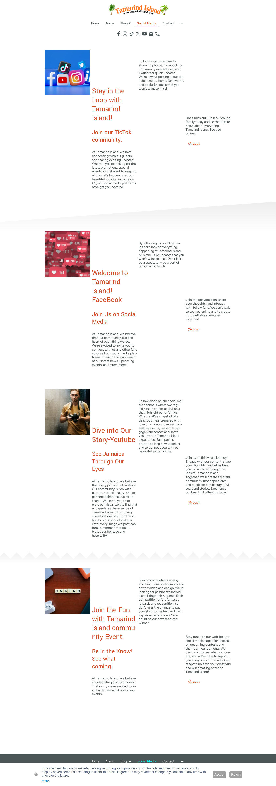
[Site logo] (138, 9)
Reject (235, 774)
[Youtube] (144, 33)
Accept (219, 774)
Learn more (194, 144)
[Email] (151, 33)
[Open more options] (182, 23)
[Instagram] (125, 33)
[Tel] (157, 33)
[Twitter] (138, 33)
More (45, 781)
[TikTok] (131, 33)
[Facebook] (118, 33)
